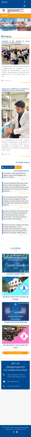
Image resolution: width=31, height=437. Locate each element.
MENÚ (6, 15)
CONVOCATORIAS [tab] (8, 167)
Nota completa (24, 82)
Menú (5, 2)
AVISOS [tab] (18, 167)
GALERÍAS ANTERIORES (15, 353)
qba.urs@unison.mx (13, 381)
